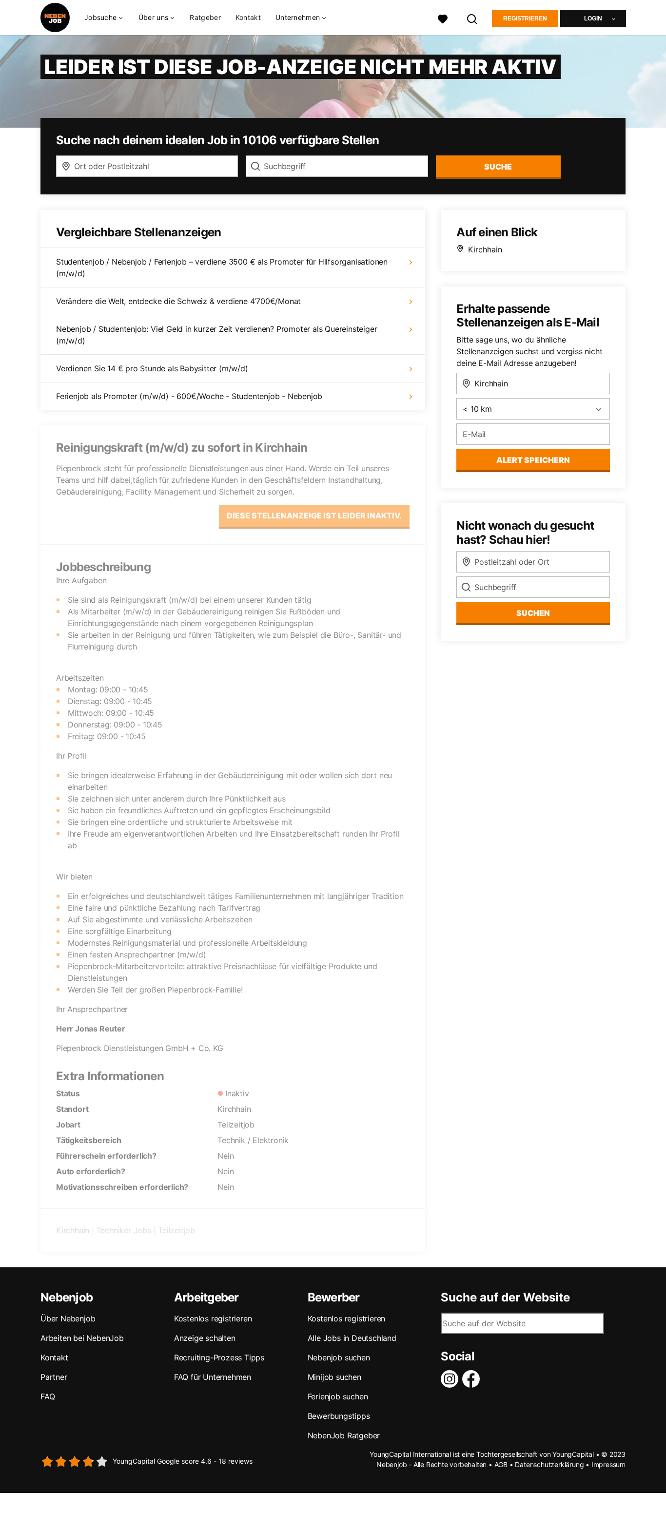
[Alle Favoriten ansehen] (443, 18)
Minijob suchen (334, 1377)
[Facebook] (473, 1379)
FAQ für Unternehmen (212, 1377)
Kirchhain (72, 1230)
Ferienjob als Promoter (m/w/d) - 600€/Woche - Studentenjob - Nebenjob (189, 396)
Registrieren (525, 18)
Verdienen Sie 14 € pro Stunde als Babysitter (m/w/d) (152, 368)
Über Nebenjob (67, 1318)
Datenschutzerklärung (549, 1464)
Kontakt (248, 17)
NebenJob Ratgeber (344, 1435)
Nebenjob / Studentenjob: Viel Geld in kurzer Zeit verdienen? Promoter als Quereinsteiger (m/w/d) (216, 334)
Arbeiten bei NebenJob (82, 1338)
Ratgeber (205, 17)
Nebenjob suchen (339, 1357)
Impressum (608, 1464)
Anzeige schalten (204, 1338)
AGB (501, 1464)
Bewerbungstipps (339, 1416)
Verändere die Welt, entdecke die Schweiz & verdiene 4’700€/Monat (178, 301)
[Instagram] (451, 1379)
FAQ (47, 1396)
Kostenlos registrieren (213, 1318)
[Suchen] (472, 18)
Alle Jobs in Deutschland (352, 1338)
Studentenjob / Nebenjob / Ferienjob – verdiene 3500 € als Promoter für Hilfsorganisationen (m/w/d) (222, 267)
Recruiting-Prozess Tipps (219, 1357)
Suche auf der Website (505, 1297)
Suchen (533, 613)
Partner (53, 1377)
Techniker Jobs (124, 1230)
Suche (498, 167)
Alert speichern (533, 460)
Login (593, 18)
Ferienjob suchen (338, 1396)
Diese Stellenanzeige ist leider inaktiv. (314, 515)
